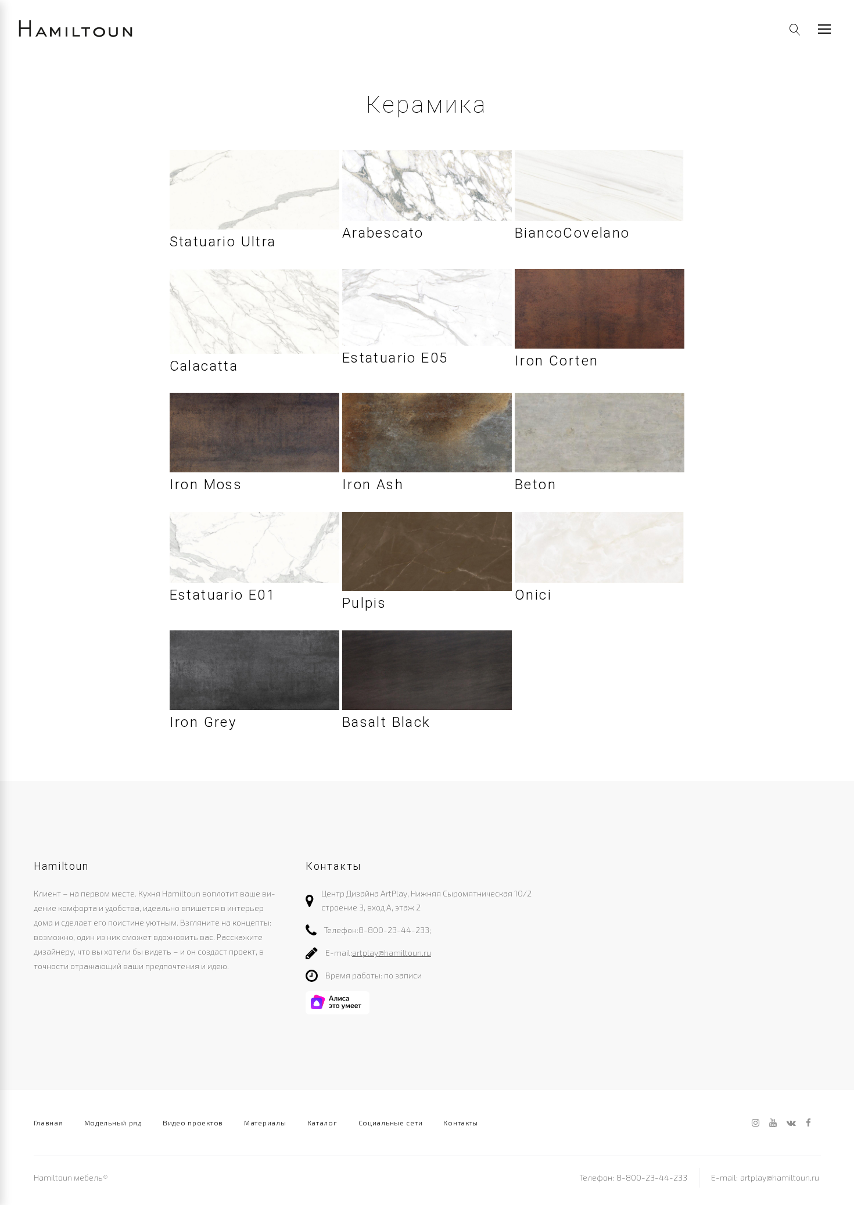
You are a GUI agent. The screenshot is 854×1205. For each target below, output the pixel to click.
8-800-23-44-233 (393, 930)
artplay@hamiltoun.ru (391, 952)
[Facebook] (808, 1123)
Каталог (322, 1122)
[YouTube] (773, 1123)
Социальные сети (390, 1122)
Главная (48, 1122)
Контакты (460, 1122)
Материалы (265, 1122)
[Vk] (791, 1123)
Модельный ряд (113, 1122)
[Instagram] (755, 1123)
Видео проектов (193, 1122)
